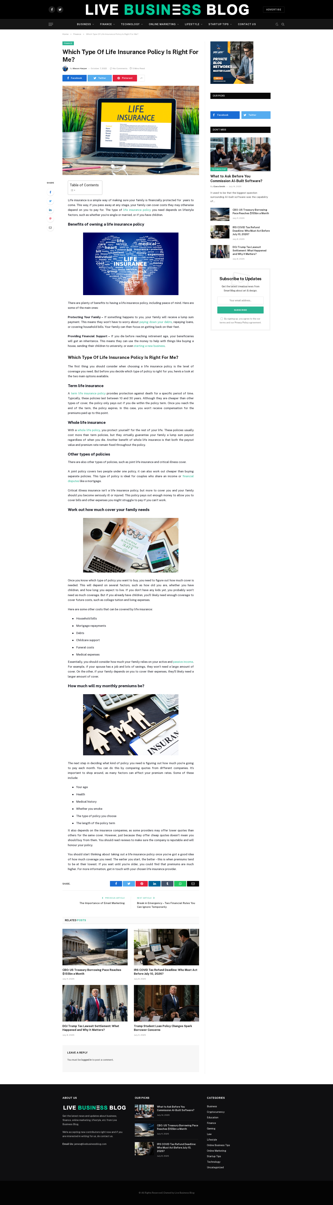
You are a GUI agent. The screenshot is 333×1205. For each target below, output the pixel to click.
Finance (106, 24)
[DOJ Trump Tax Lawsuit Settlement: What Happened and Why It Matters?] (95, 1003)
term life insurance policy (88, 393)
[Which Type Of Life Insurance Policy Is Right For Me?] (130, 130)
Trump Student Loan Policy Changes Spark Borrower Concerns (163, 1028)
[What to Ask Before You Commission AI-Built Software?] (240, 154)
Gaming (211, 1128)
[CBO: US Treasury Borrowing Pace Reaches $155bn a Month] (95, 947)
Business (84, 24)
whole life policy (89, 430)
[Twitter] (50, 201)
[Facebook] (50, 192)
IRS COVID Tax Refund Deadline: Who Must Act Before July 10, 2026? (165, 971)
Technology (130, 24)
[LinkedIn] (50, 209)
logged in (86, 1059)
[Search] (282, 24)
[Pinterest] (50, 218)
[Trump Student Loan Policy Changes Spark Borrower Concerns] (166, 1003)
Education (212, 1117)
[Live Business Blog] (166, 9)
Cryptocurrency (215, 1112)
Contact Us (247, 24)
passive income (183, 661)
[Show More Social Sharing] (141, 78)
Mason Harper (80, 68)
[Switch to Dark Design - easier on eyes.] (277, 24)
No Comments (120, 68)
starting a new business (149, 346)
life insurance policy (137, 210)
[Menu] (51, 24)
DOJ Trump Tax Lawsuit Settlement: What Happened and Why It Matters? (90, 1028)
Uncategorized (215, 1167)
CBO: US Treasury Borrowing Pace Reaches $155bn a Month (91, 971)
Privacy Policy (242, 322)
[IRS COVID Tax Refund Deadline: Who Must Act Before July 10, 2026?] (166, 947)
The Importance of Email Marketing (102, 903)
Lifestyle (192, 24)
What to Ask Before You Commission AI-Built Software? (236, 178)
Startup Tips (218, 24)
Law (209, 1134)
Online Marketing (162, 24)
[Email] (50, 227)
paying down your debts (155, 322)
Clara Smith (219, 186)
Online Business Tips (218, 1145)
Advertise (273, 9)
